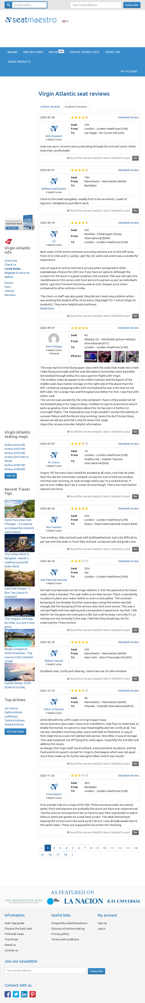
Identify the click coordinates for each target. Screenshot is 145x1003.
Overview (11, 260)
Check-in (10, 264)
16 (50, 854)
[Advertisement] (73, 35)
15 (42, 854)
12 (120, 848)
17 (57, 854)
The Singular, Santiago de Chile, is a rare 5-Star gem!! (20, 622)
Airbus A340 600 (15, 469)
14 (135, 848)
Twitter (16, 994)
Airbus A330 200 (15, 448)
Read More (47, 308)
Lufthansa (11, 716)
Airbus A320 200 (15, 444)
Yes (135, 158)
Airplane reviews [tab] (76, 106)
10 (104, 848)
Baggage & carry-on (17, 272)
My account (129, 71)
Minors (9, 282)
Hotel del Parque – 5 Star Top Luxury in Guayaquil (17, 592)
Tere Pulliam (54, 346)
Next (135, 356)
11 (112, 848)
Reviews (10, 295)
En (67, 21)
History (9, 290)
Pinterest (32, 994)
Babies (9, 276)
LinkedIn (24, 994)
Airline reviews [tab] (50, 106)
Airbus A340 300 (15, 465)
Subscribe (132, 5)
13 (127, 848)
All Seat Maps (15, 731)
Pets (8, 286)
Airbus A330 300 (15, 453)
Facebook (8, 994)
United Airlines (14, 724)
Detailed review (128, 117)
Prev (88, 356)
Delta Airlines (13, 712)
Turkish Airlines (15, 720)
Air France (11, 708)
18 (65, 854)
